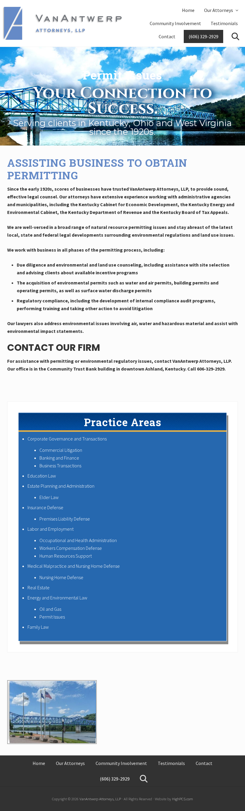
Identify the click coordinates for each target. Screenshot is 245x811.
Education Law (41, 476)
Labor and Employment (50, 529)
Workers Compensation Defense (70, 548)
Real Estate (38, 587)
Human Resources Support (65, 556)
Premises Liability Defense (64, 519)
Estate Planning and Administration (60, 486)
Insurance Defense (45, 507)
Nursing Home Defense (61, 577)
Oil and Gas (50, 609)
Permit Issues (52, 617)
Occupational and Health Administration (78, 540)
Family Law (38, 627)
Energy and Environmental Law (57, 598)
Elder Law (49, 497)
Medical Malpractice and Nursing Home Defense (73, 566)
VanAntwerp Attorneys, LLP (100, 798)
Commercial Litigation (60, 450)
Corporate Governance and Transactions (67, 439)
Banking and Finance (59, 458)
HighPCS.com (182, 798)
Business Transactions (60, 466)
